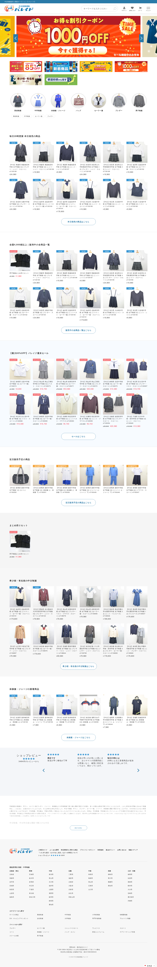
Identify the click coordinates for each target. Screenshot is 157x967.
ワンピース (96, 928)
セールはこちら (78, 436)
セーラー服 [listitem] (39, 116)
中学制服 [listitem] (27, 116)
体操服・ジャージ (43, 932)
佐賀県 (130, 878)
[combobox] (99, 8)
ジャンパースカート (71, 928)
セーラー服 (41, 928)
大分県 (130, 889)
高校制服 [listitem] (16, 116)
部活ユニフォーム (98, 932)
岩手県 (12, 882)
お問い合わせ (121, 850)
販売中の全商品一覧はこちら (78, 330)
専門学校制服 (96, 918)
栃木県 (31, 878)
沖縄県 (130, 901)
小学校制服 (96, 914)
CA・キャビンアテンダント (19, 918)
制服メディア (133, 850)
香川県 (110, 878)
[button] (15, 38)
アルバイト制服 (125, 918)
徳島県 (110, 874)
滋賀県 (71, 878)
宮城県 (12, 886)
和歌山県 (72, 897)
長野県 (51, 893)
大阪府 (71, 886)
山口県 (90, 889)
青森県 (12, 878)
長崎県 (130, 882)
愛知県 (51, 904)
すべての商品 (14, 914)
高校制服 (40, 914)
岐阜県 (51, 897)
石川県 (51, 882)
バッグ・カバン (70, 932)
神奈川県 (32, 897)
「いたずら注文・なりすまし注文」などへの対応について (58, 853)
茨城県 (31, 874)
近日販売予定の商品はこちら (78, 502)
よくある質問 (54, 850)
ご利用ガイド (42, 850)
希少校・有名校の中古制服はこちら (78, 666)
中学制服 (68, 914)
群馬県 (31, 882)
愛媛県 (110, 882)
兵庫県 (71, 889)
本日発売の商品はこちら (78, 221)
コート (12, 932)
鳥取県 (90, 874)
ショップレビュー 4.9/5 (51, 855)
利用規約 (101, 850)
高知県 (110, 886)
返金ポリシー (110, 850)
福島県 (12, 897)
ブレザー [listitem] (50, 116)
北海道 (12, 874)
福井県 (51, 886)
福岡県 (130, 874)
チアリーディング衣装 (127, 932)
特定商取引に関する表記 (69, 850)
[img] (28, 758)
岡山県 (90, 882)
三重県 (71, 874)
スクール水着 (14, 936)
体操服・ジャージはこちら (78, 737)
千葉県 (31, 889)
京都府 (71, 882)
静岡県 (51, 901)
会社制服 (40, 918)
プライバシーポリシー (87, 850)
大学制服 (68, 918)
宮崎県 (130, 893)
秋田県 (12, 889)
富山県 (51, 878)
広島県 (90, 886)
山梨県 (51, 889)
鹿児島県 (131, 897)
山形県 (12, 893)
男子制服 (40, 936)
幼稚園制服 (123, 914)
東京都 (31, 893)
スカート (123, 928)
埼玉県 (31, 886)
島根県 (90, 878)
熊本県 (130, 886)
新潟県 (51, 874)
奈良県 (71, 893)
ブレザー (13, 928)
